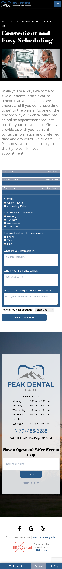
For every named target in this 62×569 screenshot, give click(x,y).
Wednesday (18, 410)
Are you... (9, 198)
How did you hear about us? (17, 309)
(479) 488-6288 (31, 431)
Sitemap (37, 537)
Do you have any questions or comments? (27, 290)
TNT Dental (41, 549)
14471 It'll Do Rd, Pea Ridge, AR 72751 (31, 438)
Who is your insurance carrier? (21, 270)
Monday (17, 401)
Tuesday (17, 405)
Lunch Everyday (18, 421)
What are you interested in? (19, 251)
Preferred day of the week (18, 212)
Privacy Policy (49, 537)
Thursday (17, 414)
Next (31, 474)
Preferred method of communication (24, 233)
